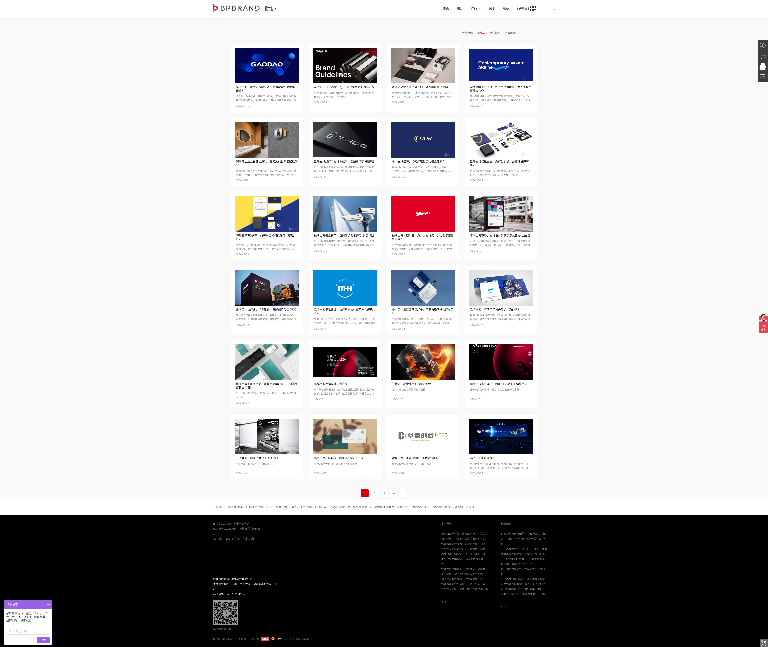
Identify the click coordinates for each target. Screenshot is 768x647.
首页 (446, 8)
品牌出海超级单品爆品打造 (356, 507)
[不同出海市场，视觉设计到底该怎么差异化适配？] (501, 214)
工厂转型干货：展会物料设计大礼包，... (464, 574)
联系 (506, 8)
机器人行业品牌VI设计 (302, 507)
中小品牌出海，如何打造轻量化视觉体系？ (418, 161)
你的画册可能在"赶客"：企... (517, 564)
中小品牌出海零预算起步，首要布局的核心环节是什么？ (423, 311)
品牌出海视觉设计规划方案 (331, 384)
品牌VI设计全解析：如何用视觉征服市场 (339, 458)
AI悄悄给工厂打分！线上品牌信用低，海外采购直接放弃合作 (500, 88)
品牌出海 (281, 507)
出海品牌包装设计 (442, 507)
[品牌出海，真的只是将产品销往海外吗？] (501, 288)
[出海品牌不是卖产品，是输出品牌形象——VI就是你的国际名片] (267, 362)
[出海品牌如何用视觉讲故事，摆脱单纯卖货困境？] (345, 140)
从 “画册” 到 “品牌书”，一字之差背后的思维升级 (344, 87)
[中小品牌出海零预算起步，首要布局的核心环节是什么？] (423, 288)
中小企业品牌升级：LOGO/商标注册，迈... (463, 561)
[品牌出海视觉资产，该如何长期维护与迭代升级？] (345, 214)
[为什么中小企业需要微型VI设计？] (423, 362)
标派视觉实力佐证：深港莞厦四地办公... (464, 539)
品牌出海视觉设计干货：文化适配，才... (464, 554)
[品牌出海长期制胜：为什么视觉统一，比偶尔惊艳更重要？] (423, 214)
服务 (460, 8)
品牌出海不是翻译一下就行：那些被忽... (524, 554)
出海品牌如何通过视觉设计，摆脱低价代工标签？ (267, 309)
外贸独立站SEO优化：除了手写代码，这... (465, 589)
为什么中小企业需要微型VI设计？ (413, 384)
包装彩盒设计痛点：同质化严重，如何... (464, 544)
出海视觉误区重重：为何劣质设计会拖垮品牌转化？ (499, 163)
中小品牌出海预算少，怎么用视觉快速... (524, 579)
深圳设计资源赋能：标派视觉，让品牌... (464, 569)
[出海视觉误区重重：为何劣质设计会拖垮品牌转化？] (501, 140)
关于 (492, 8)
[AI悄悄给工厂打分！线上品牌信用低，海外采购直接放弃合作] (501, 65)
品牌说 (481, 33)
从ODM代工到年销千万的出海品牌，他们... (523, 541)
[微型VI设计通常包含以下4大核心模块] (423, 436)
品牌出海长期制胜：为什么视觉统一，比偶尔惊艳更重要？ (423, 237)
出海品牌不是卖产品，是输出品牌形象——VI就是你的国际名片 (266, 385)
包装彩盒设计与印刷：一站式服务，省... (464, 584)
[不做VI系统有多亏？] (501, 436)
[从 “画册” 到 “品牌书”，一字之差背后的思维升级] (345, 65)
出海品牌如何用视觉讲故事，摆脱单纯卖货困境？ (345, 161)
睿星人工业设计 (328, 507)
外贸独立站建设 (464, 507)
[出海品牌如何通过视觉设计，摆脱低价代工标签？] (267, 288)
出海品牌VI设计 (419, 507)
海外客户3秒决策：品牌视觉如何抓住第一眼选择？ (265, 237)
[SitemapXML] (303, 639)
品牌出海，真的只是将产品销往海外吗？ (495, 309)
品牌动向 (510, 33)
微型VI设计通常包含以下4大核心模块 (415, 458)
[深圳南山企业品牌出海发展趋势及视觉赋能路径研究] (267, 140)
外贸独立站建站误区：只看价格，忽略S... (465, 549)
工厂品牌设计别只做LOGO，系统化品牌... (525, 549)
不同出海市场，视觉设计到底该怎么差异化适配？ (501, 235)
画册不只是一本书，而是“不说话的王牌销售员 (498, 384)
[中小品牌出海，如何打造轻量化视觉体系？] (423, 140)
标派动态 (495, 33)
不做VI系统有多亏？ (482, 458)
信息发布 (525, 33)
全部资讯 (467, 33)
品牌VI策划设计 (244, 8)
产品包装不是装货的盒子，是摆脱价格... (524, 584)
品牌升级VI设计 (237, 507)
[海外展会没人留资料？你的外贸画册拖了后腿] (423, 65)
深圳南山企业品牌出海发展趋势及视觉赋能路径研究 (267, 163)
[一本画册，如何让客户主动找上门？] (267, 436)
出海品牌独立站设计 (261, 507)
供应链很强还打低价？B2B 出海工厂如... (524, 533)
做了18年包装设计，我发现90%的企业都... (523, 571)
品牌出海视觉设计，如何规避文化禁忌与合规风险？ (343, 311)
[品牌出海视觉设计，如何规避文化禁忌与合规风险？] (345, 288)
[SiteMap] (289, 639)
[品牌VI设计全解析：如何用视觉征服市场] (345, 436)
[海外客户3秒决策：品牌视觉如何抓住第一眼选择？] (267, 214)
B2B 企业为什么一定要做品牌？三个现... (524, 594)
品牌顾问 (524, 8)
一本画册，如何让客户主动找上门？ (258, 458)
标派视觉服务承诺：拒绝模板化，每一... (464, 579)
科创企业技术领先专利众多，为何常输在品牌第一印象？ (267, 88)
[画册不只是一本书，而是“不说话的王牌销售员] (501, 362)
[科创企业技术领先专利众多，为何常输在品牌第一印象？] (267, 65)
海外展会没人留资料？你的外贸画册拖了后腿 (420, 87)
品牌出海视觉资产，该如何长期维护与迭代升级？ (345, 235)
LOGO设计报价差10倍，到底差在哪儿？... (525, 559)
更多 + (445, 602)
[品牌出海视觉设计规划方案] (345, 362)
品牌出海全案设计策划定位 (391, 507)
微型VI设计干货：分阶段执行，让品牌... (464, 533)
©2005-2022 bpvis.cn (225, 639)
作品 (474, 8)
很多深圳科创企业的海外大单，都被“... (523, 589)
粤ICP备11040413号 (248, 639)
